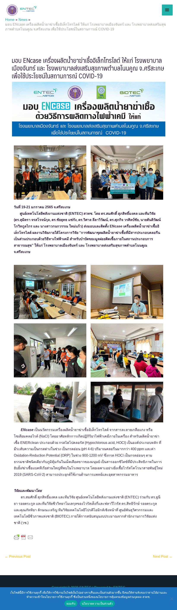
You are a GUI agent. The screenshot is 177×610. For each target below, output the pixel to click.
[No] (171, 598)
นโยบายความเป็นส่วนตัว (97, 603)
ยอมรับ (70, 603)
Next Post (162, 556)
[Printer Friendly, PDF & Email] (23, 537)
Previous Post (17, 556)
